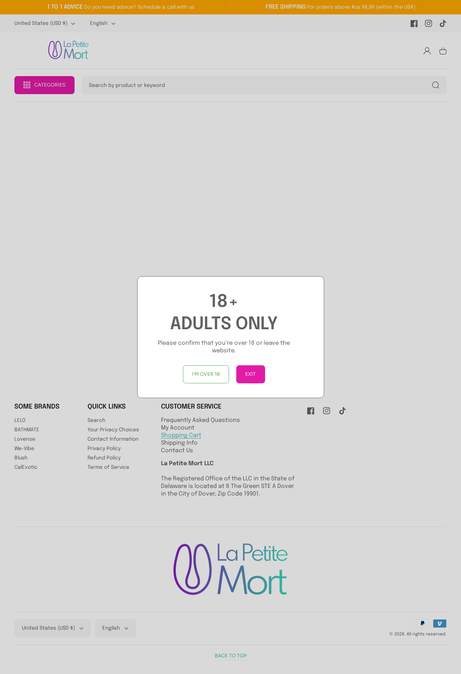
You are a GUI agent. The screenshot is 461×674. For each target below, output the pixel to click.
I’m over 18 (206, 374)
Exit (250, 374)
